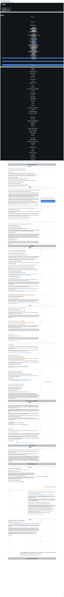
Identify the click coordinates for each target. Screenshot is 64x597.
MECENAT (33, 75)
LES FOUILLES (33, 44)
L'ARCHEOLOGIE (33, 43)
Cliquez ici (15, 340)
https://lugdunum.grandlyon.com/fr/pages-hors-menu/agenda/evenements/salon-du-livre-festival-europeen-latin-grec (20, 380)
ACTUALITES (34, 34)
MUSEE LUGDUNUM (33, 50)
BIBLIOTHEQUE (33, 58)
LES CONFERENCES (34, 36)
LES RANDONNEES (34, 39)
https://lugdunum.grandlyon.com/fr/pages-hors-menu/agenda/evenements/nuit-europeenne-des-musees (22, 291)
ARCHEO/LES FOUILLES (35, 555)
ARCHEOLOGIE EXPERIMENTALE (33, 120)
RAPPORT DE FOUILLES (34, 55)
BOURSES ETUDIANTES (33, 71)
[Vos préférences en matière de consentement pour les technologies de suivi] (62, 595)
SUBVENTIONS (33, 29)
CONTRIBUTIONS (34, 45)
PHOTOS (32, 101)
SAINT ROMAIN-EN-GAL (6, 9)
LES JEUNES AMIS (34, 30)
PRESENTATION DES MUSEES (33, 107)
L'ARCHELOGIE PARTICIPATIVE (34, 46)
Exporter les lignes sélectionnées (5, 0)
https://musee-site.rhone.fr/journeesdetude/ (19, 203)
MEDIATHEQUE (33, 57)
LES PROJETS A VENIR (32, 131)
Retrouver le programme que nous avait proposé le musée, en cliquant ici (19, 352)
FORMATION (34, 52)
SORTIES (32, 81)
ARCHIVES (3, 11)
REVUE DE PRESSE (34, 53)
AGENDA (33, 33)
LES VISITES (34, 37)
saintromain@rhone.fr (14, 481)
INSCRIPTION (34, 49)
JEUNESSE (33, 150)
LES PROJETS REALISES (34, 47)
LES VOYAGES (33, 96)
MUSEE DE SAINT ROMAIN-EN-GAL (33, 141)
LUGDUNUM (4, 8)
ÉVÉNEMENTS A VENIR (33, 82)
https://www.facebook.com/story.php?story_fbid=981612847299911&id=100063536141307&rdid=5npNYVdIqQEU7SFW (41, 494)
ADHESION (34, 27)
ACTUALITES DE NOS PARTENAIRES (33, 88)
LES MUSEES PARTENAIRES (6, 10)
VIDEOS (33, 103)
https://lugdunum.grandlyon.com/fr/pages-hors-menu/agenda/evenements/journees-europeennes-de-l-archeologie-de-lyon (22, 274)
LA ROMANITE (33, 49)
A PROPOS (34, 26)
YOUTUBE (33, 56)
